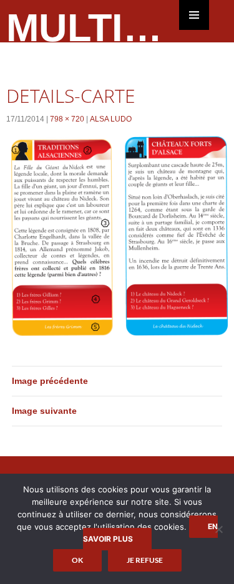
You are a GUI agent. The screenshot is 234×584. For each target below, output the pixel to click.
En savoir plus (150, 532)
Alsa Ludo (111, 119)
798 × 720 (67, 119)
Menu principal (194, 15)
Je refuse (145, 560)
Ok (77, 560)
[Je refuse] (218, 529)
